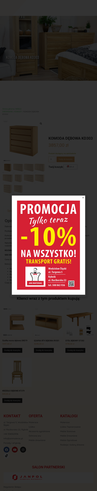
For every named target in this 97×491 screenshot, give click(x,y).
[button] (83, 198)
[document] (48, 245)
